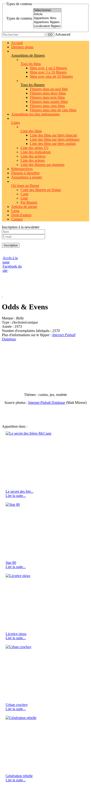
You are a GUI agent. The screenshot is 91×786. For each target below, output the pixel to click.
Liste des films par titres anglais (53, 144)
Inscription (11, 245)
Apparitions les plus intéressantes (35, 114)
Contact (17, 219)
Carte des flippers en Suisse (41, 190)
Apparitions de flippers (28, 55)
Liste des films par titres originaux (55, 139)
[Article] (47, 14)
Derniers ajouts (22, 47)
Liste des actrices (33, 156)
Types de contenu (19, 18)
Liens (15, 211)
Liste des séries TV (35, 148)
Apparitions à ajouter (26, 177)
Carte (24, 194)
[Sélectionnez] (47, 10)
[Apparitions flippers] (47, 22)
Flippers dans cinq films (47, 106)
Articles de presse (24, 207)
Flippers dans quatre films (49, 102)
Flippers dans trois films (47, 97)
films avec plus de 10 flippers (51, 76)
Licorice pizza (16, 634)
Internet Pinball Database (46, 403)
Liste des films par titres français (53, 135)
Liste (24, 198)
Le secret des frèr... (19, 491)
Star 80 (11, 563)
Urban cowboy (17, 705)
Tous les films (31, 64)
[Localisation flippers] (47, 26)
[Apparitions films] (47, 18)
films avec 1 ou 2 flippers (48, 68)
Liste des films (31, 131)
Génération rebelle (19, 776)
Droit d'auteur (21, 215)
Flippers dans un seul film (49, 89)
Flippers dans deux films (48, 93)
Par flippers (29, 202)
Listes (15, 123)
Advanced (62, 34)
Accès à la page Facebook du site (12, 264)
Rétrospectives (22, 169)
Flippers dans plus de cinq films (53, 110)
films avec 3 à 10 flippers (48, 72)
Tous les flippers (33, 85)
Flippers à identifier (25, 173)
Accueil (17, 43)
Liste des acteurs (33, 160)
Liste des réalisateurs (36, 152)
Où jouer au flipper (25, 186)
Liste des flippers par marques (42, 165)
